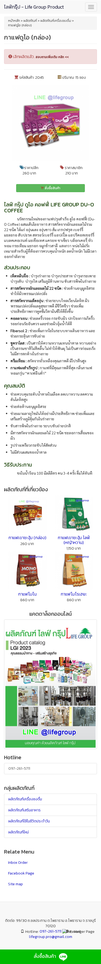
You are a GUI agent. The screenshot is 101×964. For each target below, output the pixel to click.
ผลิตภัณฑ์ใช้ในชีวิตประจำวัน (29, 821)
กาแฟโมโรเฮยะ (74, 594)
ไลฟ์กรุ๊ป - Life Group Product (34, 6)
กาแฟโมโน (27, 594)
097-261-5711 (19, 768)
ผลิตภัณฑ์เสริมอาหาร (24, 810)
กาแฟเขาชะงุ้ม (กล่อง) (27, 537)
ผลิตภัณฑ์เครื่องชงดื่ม (25, 799)
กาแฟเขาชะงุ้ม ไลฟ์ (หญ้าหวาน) (74, 540)
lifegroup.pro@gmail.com (50, 937)
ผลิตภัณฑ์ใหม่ (18, 832)
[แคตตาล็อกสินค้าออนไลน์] (50, 684)
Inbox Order (18, 862)
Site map (15, 884)
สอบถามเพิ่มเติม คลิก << (52, 57)
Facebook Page (21, 873)
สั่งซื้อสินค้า (52, 188)
